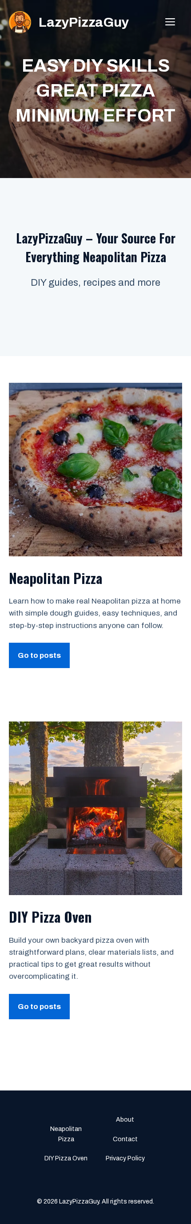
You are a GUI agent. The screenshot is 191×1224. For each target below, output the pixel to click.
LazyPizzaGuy (84, 22)
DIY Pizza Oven (66, 1158)
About (125, 1119)
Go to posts (39, 655)
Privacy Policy (125, 1158)
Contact (125, 1139)
